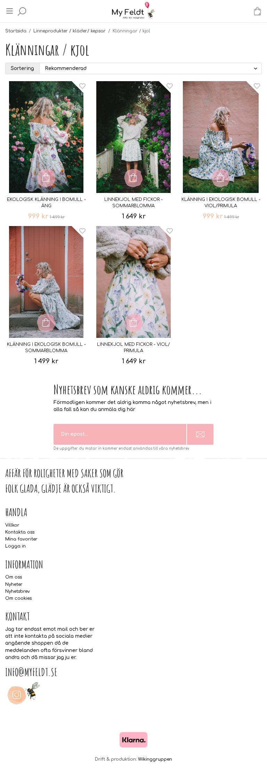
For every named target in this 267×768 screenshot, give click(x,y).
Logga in (15, 546)
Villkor (12, 525)
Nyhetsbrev (17, 591)
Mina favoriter (21, 539)
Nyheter (14, 584)
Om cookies (18, 598)
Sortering (22, 68)
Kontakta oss (19, 532)
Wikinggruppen (155, 759)
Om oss (13, 577)
